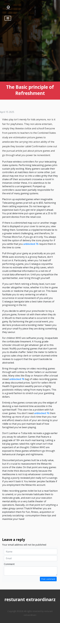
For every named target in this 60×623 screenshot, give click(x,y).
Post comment (48, 579)
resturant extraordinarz (30, 599)
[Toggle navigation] (8, 18)
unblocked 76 (30, 244)
